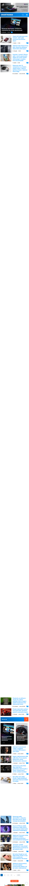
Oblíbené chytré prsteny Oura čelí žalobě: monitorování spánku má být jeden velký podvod (20, 866)
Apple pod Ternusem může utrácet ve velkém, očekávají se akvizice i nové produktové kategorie (20, 838)
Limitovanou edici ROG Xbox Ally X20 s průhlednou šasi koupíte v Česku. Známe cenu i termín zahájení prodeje (20, 769)
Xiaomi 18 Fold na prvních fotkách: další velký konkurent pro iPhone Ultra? (20, 39)
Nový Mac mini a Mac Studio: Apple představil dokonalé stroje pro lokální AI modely (20, 779)
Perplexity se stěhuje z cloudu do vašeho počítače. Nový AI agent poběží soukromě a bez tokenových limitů (19, 701)
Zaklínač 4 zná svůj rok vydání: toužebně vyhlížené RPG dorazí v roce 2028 (19, 749)
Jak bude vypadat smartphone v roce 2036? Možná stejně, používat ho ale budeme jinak (20, 847)
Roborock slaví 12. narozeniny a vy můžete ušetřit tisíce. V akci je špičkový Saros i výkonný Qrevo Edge (20, 68)
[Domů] (7, 14)
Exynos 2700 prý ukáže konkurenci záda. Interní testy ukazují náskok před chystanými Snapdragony (20, 828)
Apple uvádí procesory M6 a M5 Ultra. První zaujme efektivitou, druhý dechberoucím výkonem (20, 759)
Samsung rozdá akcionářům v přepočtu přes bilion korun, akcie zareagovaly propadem (19, 819)
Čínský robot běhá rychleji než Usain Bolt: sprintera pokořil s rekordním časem (20, 710)
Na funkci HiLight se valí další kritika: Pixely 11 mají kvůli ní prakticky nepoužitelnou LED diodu (20, 856)
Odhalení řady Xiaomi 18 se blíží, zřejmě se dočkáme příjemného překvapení (20, 47)
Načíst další (14, 881)
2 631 (18, 875)
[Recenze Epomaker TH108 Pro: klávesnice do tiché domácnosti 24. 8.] (7, 744)
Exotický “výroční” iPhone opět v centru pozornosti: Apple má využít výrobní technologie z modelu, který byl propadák (20, 57)
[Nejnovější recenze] (26, 719)
